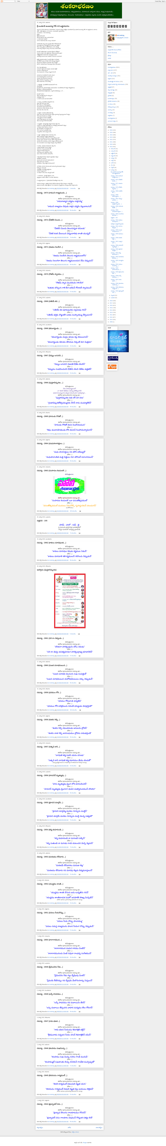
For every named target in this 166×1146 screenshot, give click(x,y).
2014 (111, 310)
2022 (111, 139)
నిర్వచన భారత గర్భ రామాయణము (116, 84)
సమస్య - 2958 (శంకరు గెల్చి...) (48, 720)
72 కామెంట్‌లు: (73, 533)
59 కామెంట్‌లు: (73, 461)
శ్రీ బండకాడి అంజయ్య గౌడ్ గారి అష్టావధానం (53, 26)
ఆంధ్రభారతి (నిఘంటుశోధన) (114, 49)
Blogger (85, 1142)
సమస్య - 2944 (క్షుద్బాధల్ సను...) (49, 1104)
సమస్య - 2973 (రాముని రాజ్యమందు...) (52, 193)
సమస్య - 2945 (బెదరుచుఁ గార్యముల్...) (52, 1075)
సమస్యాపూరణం (112, 67)
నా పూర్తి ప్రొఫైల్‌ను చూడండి (121, 37)
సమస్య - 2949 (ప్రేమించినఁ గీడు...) (50, 967)
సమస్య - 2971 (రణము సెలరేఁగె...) (50, 247)
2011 (111, 317)
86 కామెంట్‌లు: (73, 683)
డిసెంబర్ (113, 148)
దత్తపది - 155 (42, 521)
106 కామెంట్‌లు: (74, 710)
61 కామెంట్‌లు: (73, 1038)
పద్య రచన (110, 70)
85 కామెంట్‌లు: (73, 1121)
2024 (111, 135)
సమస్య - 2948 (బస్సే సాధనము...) (50, 994)
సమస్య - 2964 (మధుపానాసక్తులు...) (50, 443)
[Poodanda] (113, 360)
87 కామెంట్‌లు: (73, 1094)
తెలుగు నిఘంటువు (112, 52)
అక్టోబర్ (113, 153)
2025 (111, 132)
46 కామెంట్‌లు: (73, 957)
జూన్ (112, 163)
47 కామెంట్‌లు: (73, 291)
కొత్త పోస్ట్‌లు (40, 1127)
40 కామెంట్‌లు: (73, 1011)
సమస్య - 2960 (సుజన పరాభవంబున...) (52, 665)
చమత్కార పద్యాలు (112, 75)
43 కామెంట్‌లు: (73, 346)
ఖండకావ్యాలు (111, 98)
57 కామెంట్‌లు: (73, 930)
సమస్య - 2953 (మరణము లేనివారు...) (51, 857)
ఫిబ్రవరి (113, 295)
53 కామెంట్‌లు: (73, 765)
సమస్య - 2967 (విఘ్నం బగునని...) (50, 355)
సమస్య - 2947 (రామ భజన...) (48, 1021)
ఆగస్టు (112, 158)
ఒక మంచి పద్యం (112, 121)
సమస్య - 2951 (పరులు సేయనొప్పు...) (51, 913)
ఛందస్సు (110, 109)
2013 (111, 312)
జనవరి (113, 297)
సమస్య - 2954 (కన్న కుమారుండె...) (50, 830)
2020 (111, 144)
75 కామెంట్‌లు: (73, 820)
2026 (111, 130)
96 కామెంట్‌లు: (73, 210)
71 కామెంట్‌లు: (73, 1065)
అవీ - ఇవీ (110, 73)
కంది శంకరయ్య (120, 35)
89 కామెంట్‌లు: (73, 264)
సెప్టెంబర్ (113, 155)
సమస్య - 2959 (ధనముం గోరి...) (49, 692)
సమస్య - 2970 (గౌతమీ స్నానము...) (50, 274)
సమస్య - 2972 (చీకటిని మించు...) (49, 220)
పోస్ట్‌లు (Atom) (75, 1132)
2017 (111, 303)
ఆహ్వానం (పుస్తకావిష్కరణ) (46, 570)
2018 (111, 300)
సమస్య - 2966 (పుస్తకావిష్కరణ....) (50, 383)
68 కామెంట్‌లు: (73, 793)
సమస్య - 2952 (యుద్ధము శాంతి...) (50, 884)
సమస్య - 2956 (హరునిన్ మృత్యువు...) (51, 775)
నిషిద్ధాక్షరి (110, 92)
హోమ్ (69, 1127)
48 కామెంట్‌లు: (73, 406)
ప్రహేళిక (109, 95)
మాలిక (109, 58)
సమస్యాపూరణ (111, 118)
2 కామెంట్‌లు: (73, 188)
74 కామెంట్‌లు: (73, 237)
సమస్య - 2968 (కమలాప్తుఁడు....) (49, 328)
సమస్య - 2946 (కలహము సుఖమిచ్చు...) (52, 1048)
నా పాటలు (110, 104)
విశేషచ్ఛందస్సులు (112, 107)
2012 (111, 314)
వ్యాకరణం (110, 115)
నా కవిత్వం (110, 112)
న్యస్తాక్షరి (110, 87)
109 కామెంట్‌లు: (74, 511)
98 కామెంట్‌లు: (73, 560)
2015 (111, 307)
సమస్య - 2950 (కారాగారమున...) (49, 940)
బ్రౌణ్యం (109, 55)
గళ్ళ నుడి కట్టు (111, 90)
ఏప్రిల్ (112, 167)
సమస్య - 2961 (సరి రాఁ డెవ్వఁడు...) (50, 638)
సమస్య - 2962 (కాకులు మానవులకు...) (51, 543)
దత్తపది (109, 78)
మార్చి (112, 170)
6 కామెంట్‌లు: (73, 634)
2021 (111, 142)
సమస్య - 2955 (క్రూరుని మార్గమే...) (50, 802)
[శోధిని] (112, 368)
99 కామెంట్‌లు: (73, 737)
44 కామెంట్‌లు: (73, 318)
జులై (112, 160)
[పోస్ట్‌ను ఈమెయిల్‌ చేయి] (78, 188)
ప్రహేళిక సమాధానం (112, 101)
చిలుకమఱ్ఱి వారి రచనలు (113, 81)
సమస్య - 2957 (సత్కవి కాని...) (48, 747)
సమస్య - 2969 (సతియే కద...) (48, 301)
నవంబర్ (113, 151)
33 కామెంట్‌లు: (73, 373)
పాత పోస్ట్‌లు (99, 1127)
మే (112, 165)
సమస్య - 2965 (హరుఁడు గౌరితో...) (50, 416)
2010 (111, 319)
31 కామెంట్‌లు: (73, 874)
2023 (111, 137)
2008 (111, 322)
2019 (111, 146)
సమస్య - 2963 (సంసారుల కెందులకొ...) (51, 470)
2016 (111, 305)
